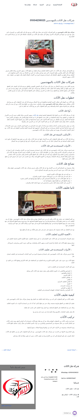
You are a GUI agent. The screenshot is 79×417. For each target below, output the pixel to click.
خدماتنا (35, 4)
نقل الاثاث (35, 115)
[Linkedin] (6, 3)
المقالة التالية (6, 350)
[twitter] (4, 3)
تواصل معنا (28, 4)
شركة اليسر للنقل (6, 405)
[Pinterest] (13, 5)
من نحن (48, 4)
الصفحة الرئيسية (57, 4)
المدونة (42, 4)
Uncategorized (68, 23)
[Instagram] (8, 3)
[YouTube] (11, 3)
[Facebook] (13, 3)
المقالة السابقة (72, 350)
